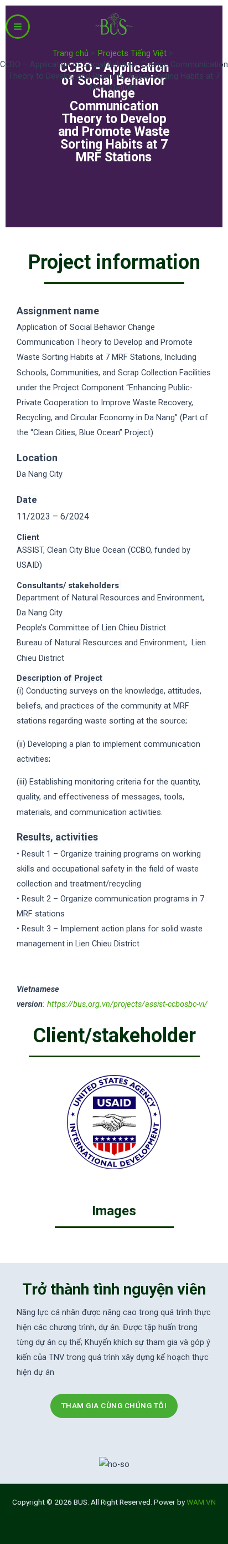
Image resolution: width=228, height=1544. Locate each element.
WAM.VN (201, 1501)
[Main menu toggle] (18, 26)
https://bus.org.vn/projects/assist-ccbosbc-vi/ (127, 1004)
